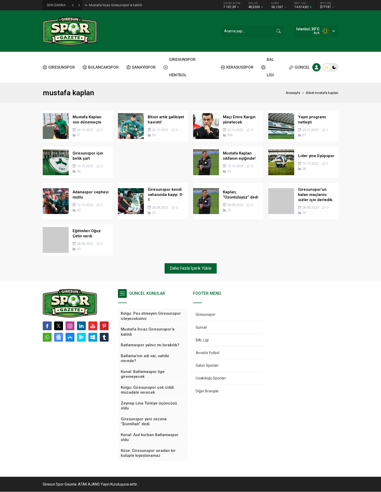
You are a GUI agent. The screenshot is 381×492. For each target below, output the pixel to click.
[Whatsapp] (47, 337)
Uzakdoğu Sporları (211, 378)
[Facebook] (47, 325)
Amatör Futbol (207, 353)
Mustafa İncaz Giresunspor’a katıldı (115, 5)
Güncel (201, 327)
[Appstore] (70, 337)
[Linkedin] (81, 325)
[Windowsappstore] (92, 337)
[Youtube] (92, 325)
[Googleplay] (81, 337)
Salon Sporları (207, 365)
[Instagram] (70, 325)
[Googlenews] (58, 337)
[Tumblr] (104, 337)
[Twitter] (58, 325)
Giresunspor (205, 314)
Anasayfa (293, 93)
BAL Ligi (202, 340)
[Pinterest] (104, 325)
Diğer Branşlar (207, 391)
